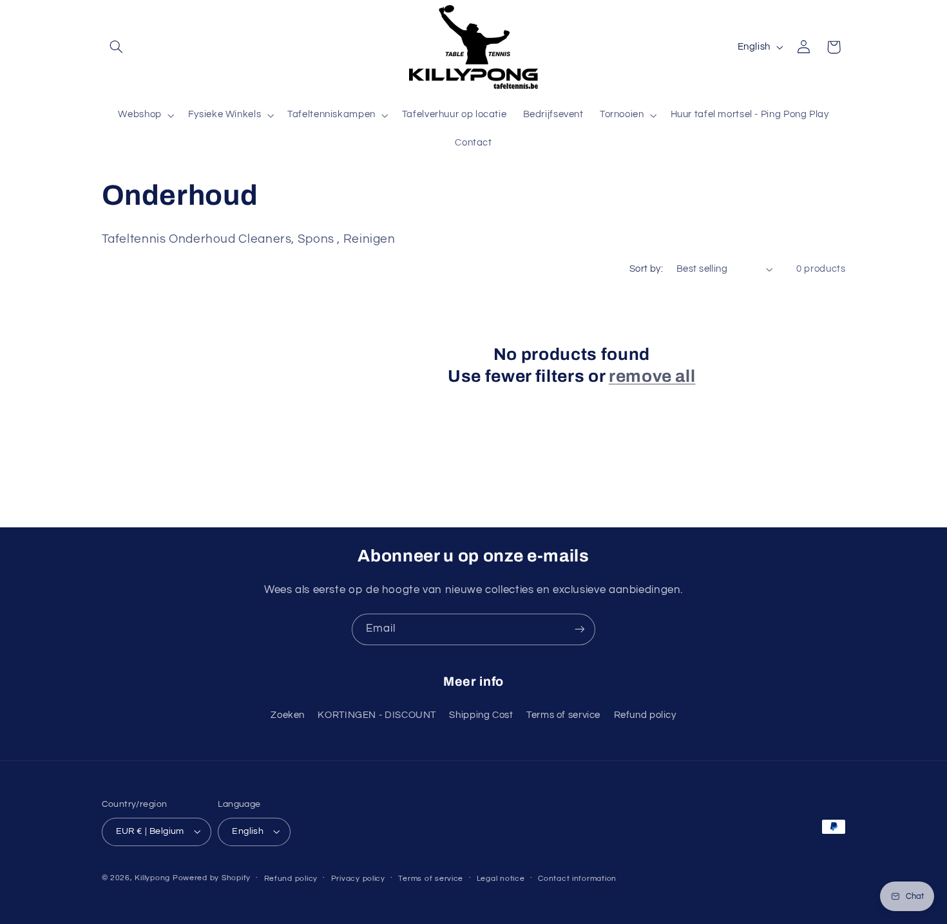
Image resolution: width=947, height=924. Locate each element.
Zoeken (288, 715)
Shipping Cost (481, 715)
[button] (116, 47)
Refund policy (645, 715)
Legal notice (501, 878)
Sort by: (646, 269)
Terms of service (563, 715)
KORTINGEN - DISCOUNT (377, 715)
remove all (652, 376)
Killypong (152, 878)
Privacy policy (358, 878)
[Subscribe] (580, 629)
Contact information (577, 878)
